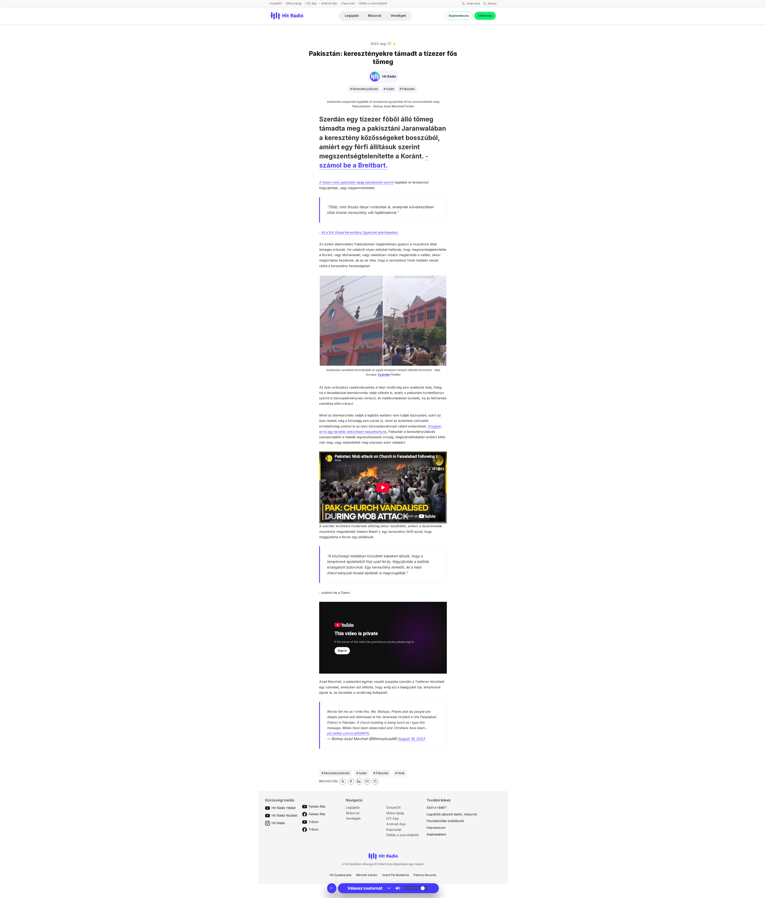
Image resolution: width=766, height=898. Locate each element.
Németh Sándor (366, 875)
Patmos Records (425, 875)
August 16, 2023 (411, 739)
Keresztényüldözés (364, 89)
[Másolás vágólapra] (375, 781)
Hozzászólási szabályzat (445, 821)
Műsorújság (293, 3)
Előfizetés (485, 15)
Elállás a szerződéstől (373, 3)
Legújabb (352, 16)
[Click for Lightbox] (383, 320)
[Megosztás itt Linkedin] (359, 781)
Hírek (400, 773)
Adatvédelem (436, 834)
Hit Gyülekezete (340, 875)
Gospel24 (275, 3)
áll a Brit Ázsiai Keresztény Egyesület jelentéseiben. (360, 232)
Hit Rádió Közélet (284, 815)
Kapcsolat (348, 3)
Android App (329, 3)
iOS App (311, 3)
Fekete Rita (317, 806)
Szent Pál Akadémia (395, 875)
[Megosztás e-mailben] (367, 781)
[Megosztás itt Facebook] (350, 781)
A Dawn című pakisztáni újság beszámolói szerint (356, 182)
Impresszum (435, 828)
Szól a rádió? (436, 807)
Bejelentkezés (459, 15)
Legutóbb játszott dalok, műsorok (451, 814)
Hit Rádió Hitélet (283, 808)
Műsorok (374, 16)
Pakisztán (407, 89)
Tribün (314, 822)
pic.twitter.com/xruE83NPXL (348, 733)
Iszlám (389, 89)
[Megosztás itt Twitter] (342, 781)
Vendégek (398, 16)
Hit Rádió (278, 823)
